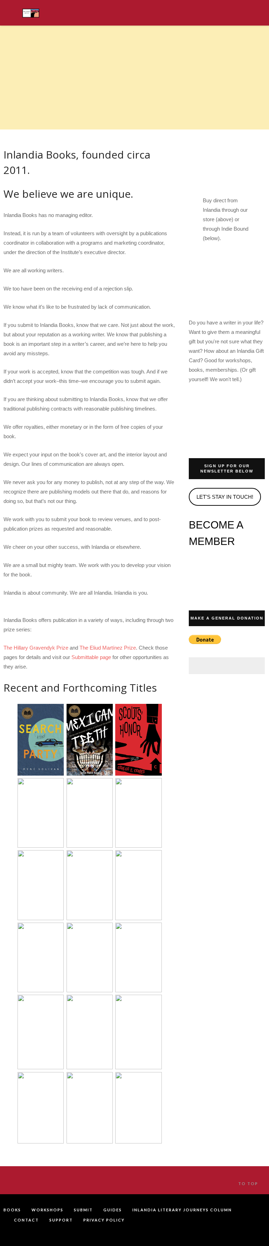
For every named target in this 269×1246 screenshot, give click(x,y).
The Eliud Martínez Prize (108, 648)
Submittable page (91, 657)
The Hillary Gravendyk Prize (36, 648)
